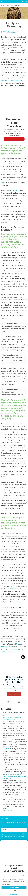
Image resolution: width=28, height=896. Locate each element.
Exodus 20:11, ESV (7, 810)
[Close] (23, 875)
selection (4, 80)
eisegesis (18, 602)
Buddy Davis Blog (22, 5)
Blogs (2, 5)
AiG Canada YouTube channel (10, 649)
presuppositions (7, 796)
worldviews (5, 172)
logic (2, 182)
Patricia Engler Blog (11, 32)
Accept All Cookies (14, 887)
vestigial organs (16, 80)
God (14, 631)
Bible (5, 552)
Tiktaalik (8, 801)
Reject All (14, 890)
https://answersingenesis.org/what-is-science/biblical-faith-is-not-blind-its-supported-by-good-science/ (14, 776)
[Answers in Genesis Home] (5, 1)
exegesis (15, 589)
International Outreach (11, 5)
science (14, 190)
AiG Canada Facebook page (10, 652)
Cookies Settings (14, 894)
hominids (16, 78)
